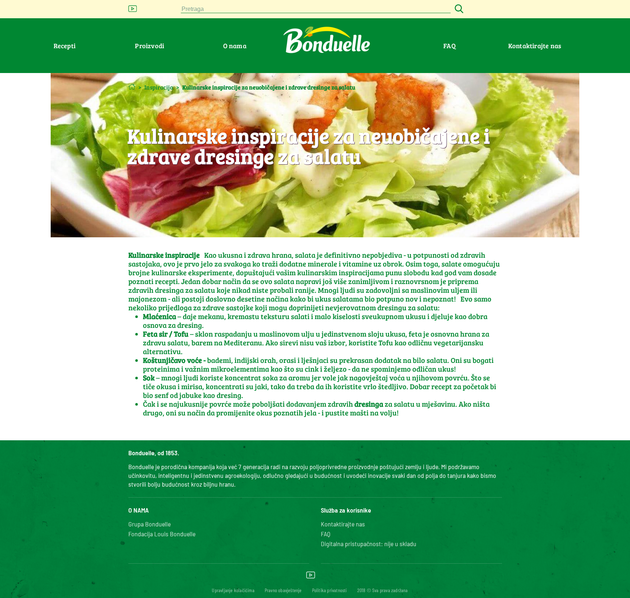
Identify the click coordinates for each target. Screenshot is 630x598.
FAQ (449, 45)
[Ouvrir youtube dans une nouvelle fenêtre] (132, 11)
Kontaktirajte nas (534, 45)
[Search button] (458, 9)
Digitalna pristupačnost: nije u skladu (368, 544)
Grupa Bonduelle (149, 524)
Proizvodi (149, 45)
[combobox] (316, 9)
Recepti (64, 45)
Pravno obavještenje (283, 590)
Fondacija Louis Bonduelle (161, 534)
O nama (234, 45)
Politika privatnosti (329, 590)
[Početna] (131, 86)
